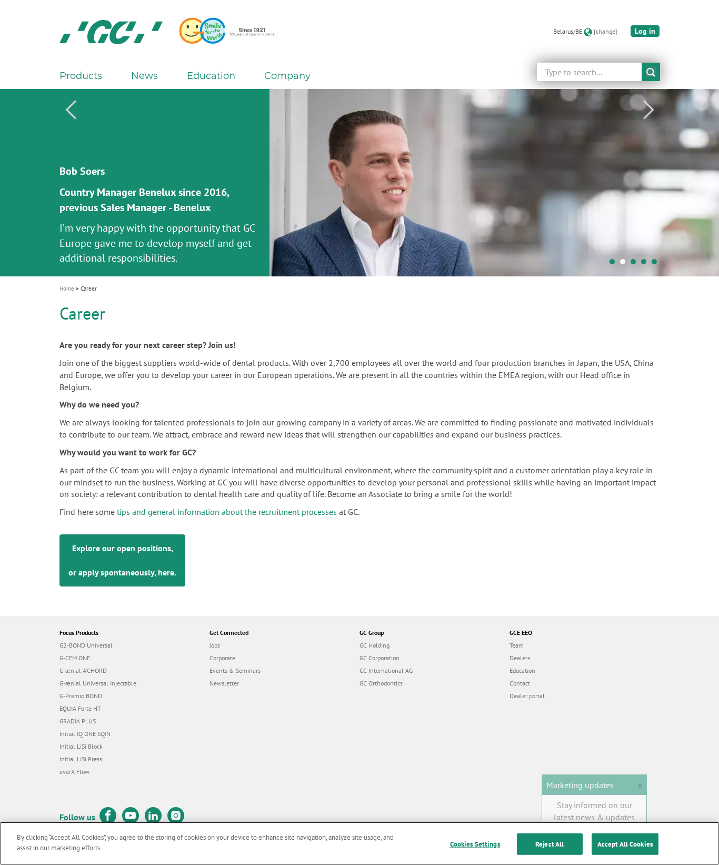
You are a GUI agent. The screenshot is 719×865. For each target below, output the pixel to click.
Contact (520, 683)
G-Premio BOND (80, 696)
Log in (645, 31)
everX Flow (74, 771)
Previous (70, 110)
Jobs (214, 645)
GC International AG (386, 670)
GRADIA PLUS (77, 721)
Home (66, 288)
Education (522, 670)
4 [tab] (646, 264)
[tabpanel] (359, 182)
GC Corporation (379, 658)
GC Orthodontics (381, 683)
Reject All (549, 844)
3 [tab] (636, 264)
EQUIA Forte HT (80, 708)
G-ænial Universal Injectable (97, 683)
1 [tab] (615, 264)
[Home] (111, 31)
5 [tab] (657, 264)
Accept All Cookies (625, 844)
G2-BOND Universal (86, 645)
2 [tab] (625, 264)
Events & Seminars (235, 670)
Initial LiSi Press (80, 759)
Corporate (222, 658)
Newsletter (224, 683)
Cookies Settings (475, 844)
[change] (605, 31)
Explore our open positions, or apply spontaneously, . (122, 560)
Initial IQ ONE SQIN (85, 734)
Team (517, 645)
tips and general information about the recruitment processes (227, 511)
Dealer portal (527, 696)
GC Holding (374, 645)
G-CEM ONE (74, 658)
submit (651, 72)
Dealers (520, 658)
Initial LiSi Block (81, 746)
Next (648, 110)
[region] (359, 843)
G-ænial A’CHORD (83, 670)
